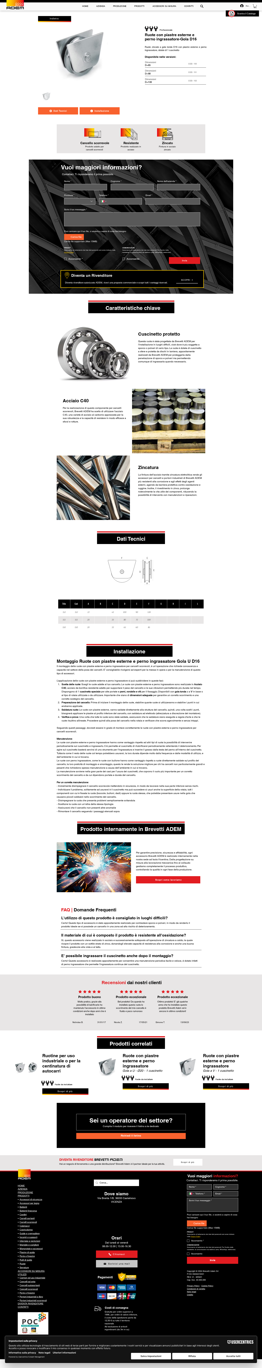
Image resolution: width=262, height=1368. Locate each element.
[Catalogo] (231, 13)
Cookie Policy (207, 1286)
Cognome (116, 181)
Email (149, 195)
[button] (255, 6)
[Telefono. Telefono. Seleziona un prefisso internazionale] (104, 201)
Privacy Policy (193, 1286)
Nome (67, 181)
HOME (21, 1185)
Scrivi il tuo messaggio (75, 209)
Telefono (104, 195)
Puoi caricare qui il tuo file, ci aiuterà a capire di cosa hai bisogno (95, 231)
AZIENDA (22, 1189)
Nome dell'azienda (166, 181)
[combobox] (79, 201)
